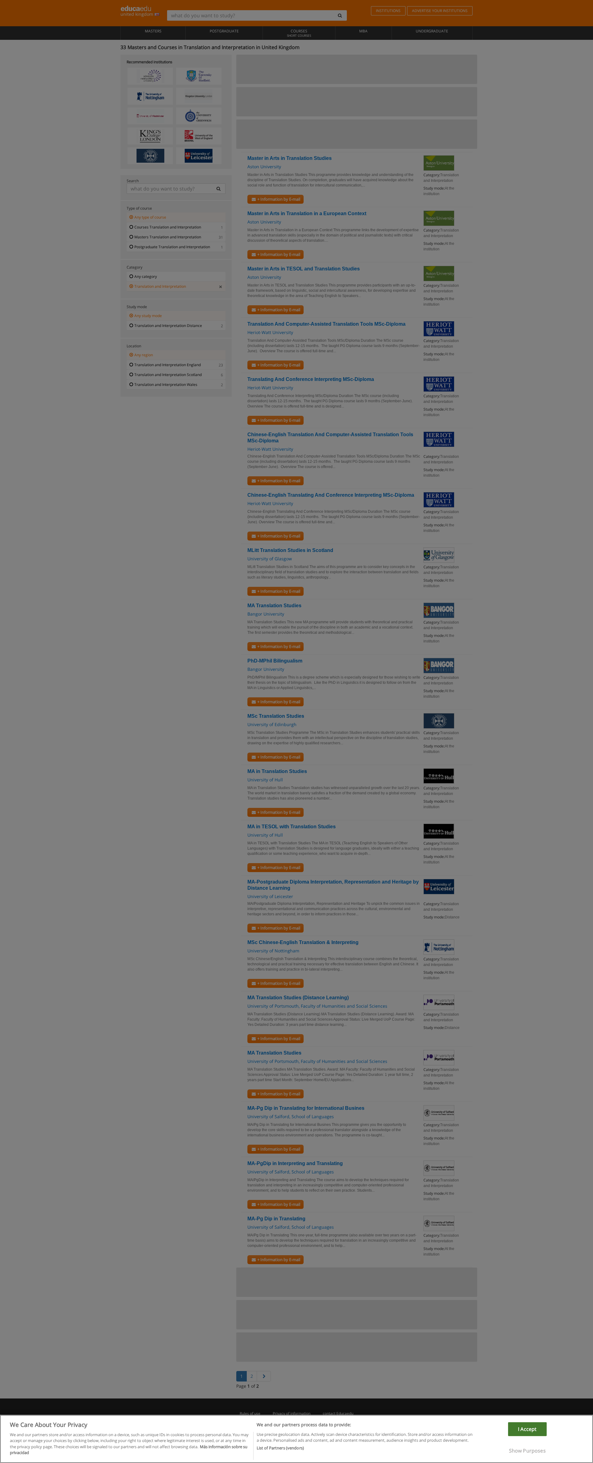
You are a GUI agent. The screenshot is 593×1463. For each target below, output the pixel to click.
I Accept (527, 1429)
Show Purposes (527, 1450)
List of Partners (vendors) (280, 1448)
